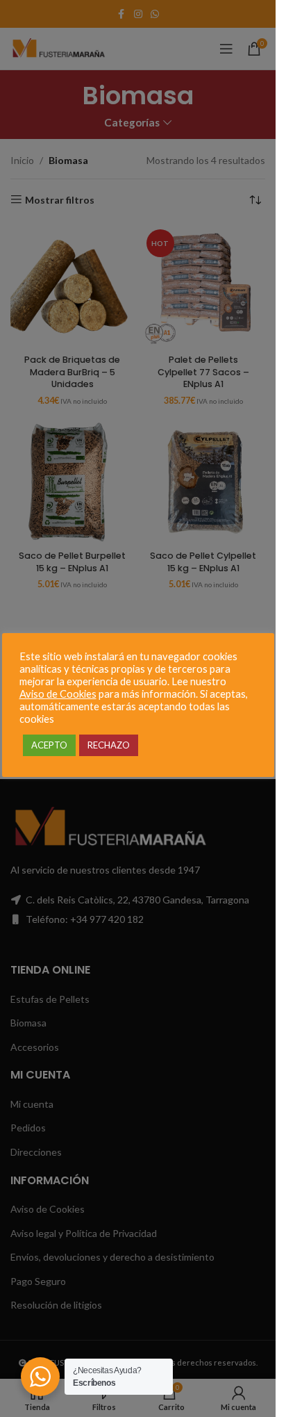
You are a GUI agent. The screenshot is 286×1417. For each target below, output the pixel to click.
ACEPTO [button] (49, 745)
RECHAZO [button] (108, 745)
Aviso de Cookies (57, 694)
